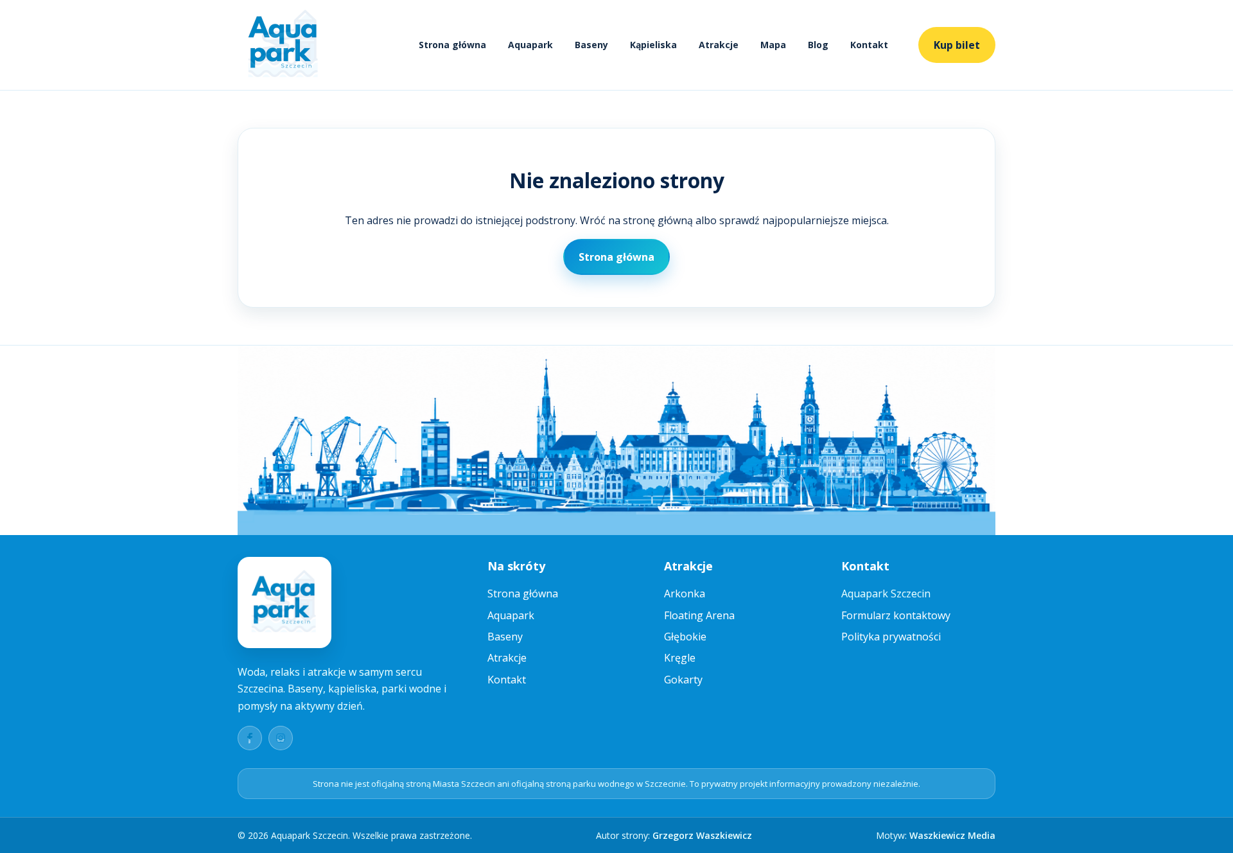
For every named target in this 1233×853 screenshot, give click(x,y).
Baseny (591, 45)
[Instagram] (280, 738)
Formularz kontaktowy (895, 615)
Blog (818, 45)
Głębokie (685, 636)
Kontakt (869, 45)
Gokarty (683, 680)
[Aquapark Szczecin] (284, 45)
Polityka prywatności (891, 636)
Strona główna (452, 45)
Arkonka (684, 593)
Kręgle (679, 658)
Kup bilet (957, 45)
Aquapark (530, 45)
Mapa (773, 45)
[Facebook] (250, 738)
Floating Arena (699, 615)
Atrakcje (719, 45)
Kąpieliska (653, 45)
